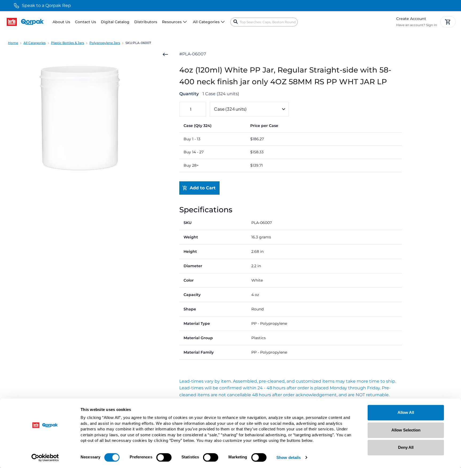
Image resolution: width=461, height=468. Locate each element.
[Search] (235, 22)
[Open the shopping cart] (448, 21)
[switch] (164, 457)
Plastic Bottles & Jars (67, 43)
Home (13, 43)
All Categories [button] (206, 21)
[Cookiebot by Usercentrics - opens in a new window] (45, 458)
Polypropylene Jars (104, 43)
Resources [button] (172, 21)
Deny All (406, 447)
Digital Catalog (115, 21)
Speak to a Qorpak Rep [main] (46, 5)
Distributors (145, 21)
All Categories (34, 43)
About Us (61, 21)
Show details (288, 457)
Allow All (406, 412)
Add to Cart (203, 187)
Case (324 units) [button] (230, 109)
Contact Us (85, 21)
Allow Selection (405, 430)
